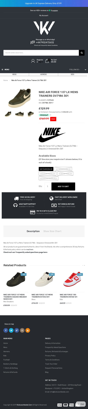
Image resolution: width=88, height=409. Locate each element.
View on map (9, 324)
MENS (14, 74)
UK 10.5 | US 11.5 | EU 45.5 (48, 178)
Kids (4, 356)
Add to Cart (63, 186)
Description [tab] (33, 231)
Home (5, 80)
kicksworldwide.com (24, 405)
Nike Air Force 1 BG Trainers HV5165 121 (68, 296)
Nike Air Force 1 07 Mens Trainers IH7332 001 (42, 296)
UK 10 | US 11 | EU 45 (65, 174)
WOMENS (43, 74)
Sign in (40, 62)
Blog (46, 372)
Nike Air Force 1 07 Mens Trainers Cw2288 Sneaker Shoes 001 (15, 297)
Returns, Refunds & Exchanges (56, 352)
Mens (5, 347)
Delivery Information (52, 343)
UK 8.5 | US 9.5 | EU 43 (47, 174)
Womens (6, 352)
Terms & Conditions (52, 360)
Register (40, 60)
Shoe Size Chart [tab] (52, 231)
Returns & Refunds (10, 372)
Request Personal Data (53, 368)
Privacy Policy (50, 356)
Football (6, 360)
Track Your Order (51, 364)
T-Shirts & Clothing (10, 368)
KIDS (72, 74)
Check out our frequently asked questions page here (25, 252)
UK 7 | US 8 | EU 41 (46, 169)
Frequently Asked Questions (55, 347)
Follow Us (74, 70)
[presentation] (82, 265)
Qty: (40, 186)
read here (29, 250)
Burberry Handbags (10, 364)
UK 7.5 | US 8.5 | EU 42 (63, 169)
